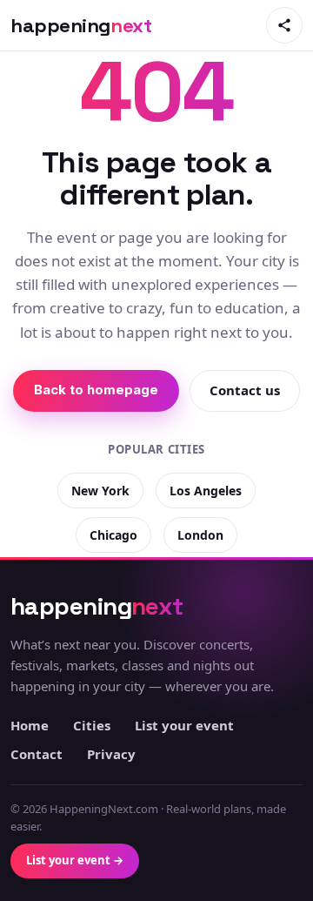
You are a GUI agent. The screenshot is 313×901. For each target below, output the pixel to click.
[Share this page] (284, 25)
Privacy (111, 754)
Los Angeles (206, 490)
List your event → (74, 860)
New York (100, 490)
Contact (36, 754)
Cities (91, 725)
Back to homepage (96, 389)
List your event (184, 725)
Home (29, 725)
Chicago (113, 535)
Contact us (245, 390)
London (200, 535)
